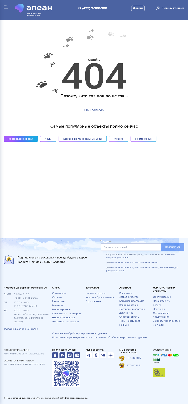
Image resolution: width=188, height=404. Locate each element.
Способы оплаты (129, 316)
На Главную (94, 110)
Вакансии (57, 305)
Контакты (158, 324)
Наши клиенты (161, 300)
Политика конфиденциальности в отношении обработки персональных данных (99, 337)
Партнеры (159, 309)
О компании (59, 293)
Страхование (93, 301)
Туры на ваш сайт (129, 320)
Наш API (124, 324)
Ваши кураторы (128, 305)
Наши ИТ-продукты (63, 317)
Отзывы (57, 297)
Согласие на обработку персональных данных (79, 333)
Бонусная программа (131, 300)
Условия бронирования (100, 297)
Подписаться (172, 247)
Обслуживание (162, 296)
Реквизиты (58, 301)
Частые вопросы (96, 293)
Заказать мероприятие (166, 320)
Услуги (157, 305)
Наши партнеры (61, 309)
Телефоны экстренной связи (21, 328)
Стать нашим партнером (66, 313)
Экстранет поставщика (65, 321)
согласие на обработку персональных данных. (135, 262)
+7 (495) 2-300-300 (92, 8)
